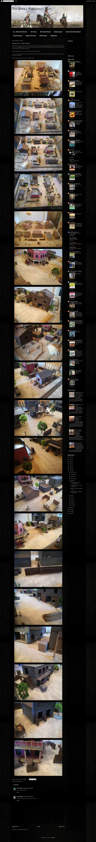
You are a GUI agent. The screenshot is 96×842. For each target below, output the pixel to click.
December (73, 472)
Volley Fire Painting (73, 350)
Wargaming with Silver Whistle (75, 320)
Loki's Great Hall (72, 237)
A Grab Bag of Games (73, 232)
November (73, 474)
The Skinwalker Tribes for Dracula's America (79, 342)
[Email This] (30, 779)
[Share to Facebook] (34, 779)
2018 (70, 469)
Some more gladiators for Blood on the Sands (79, 166)
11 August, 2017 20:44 (28, 796)
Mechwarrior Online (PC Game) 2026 (78, 152)
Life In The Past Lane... (74, 359)
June (72, 497)
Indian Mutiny (43, 36)
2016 (70, 507)
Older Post (61, 826)
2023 (70, 459)
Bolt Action (34, 32)
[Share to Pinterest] (35, 779)
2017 (70, 471)
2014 (70, 511)
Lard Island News (72, 242)
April (72, 501)
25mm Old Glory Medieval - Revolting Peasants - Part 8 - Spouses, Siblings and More (79, 105)
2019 (70, 467)
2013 (70, 513)
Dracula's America (17, 36)
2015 (70, 509)
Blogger (53, 837)
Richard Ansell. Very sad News (75, 243)
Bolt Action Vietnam (45, 32)
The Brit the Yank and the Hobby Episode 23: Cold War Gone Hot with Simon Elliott (79, 354)
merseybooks (72, 291)
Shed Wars (71, 159)
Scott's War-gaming (73, 301)
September (73, 478)
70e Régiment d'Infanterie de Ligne (78, 133)
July (71, 495)
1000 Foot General (73, 261)
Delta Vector (72, 149)
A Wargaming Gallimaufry (74, 140)
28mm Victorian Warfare (74, 61)
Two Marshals (72, 222)
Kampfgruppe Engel (73, 130)
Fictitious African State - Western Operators (78, 205)
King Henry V (77, 331)
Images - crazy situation (74, 160)
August (72, 480)
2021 (70, 463)
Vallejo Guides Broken (73, 239)
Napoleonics (54, 36)
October (72, 476)
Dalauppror (71, 193)
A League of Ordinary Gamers (75, 111)
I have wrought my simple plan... (76, 340)
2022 (70, 461)
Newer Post (15, 826)
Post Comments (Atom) (22, 829)
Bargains (76, 380)
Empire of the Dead (31, 36)
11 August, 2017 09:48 (28, 788)
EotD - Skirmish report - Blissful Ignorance (78, 431)
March (72, 503)
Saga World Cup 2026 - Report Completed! (78, 123)
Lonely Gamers (72, 247)
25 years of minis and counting (75, 120)
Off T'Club (71, 203)
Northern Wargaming (73, 311)
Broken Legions (58, 32)
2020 (70, 465)
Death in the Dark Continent (73, 32)
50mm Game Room (73, 379)
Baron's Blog (72, 90)
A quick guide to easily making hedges (78, 372)
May (72, 499)
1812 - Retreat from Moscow (20, 32)
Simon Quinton (20, 788)
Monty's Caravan (72, 330)
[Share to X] (32, 779)
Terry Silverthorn (20, 796)
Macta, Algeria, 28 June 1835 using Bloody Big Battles (78, 225)
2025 (70, 457)
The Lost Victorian (73, 282)
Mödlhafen (71, 212)
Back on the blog (78, 91)
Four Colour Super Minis (74, 251)
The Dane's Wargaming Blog (32, 9)
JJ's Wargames (72, 71)
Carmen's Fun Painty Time (74, 183)
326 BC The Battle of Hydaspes (75, 248)
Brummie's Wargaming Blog (75, 173)
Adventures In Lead (73, 164)
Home (38, 826)
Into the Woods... (78, 62)
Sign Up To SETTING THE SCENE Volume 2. (79, 323)
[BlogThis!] (31, 779)
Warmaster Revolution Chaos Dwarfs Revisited (78, 113)
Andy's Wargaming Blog (74, 80)
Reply (18, 792)
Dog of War (71, 369)
